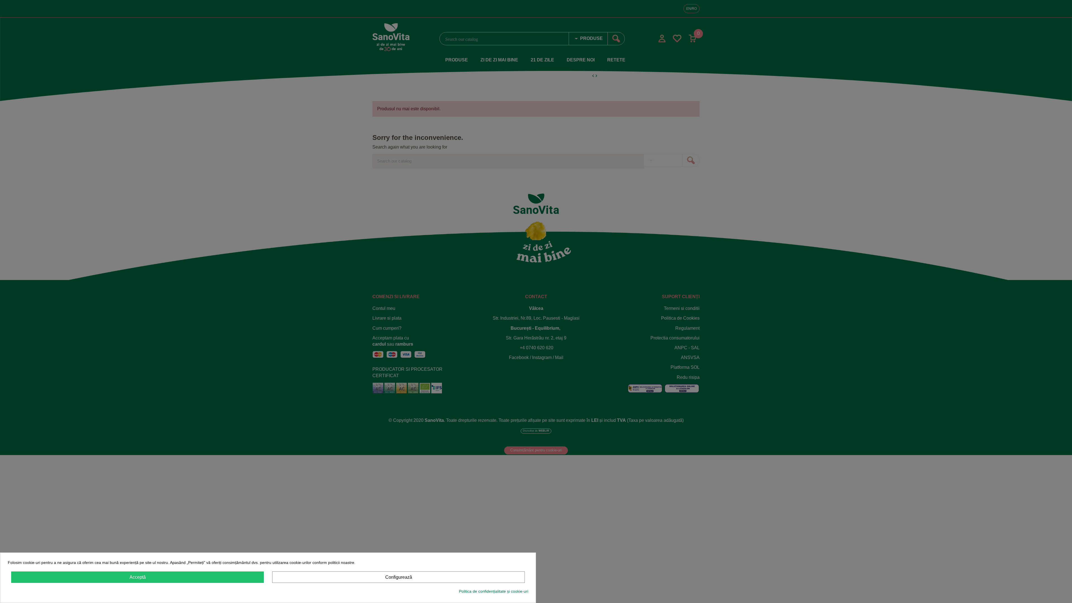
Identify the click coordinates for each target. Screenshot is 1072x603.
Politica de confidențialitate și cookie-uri (493, 591)
